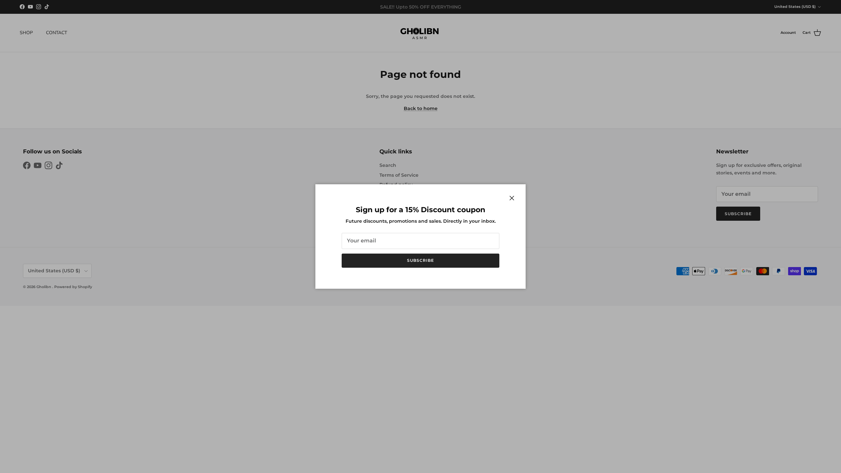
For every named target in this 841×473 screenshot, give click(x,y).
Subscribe (420, 260)
